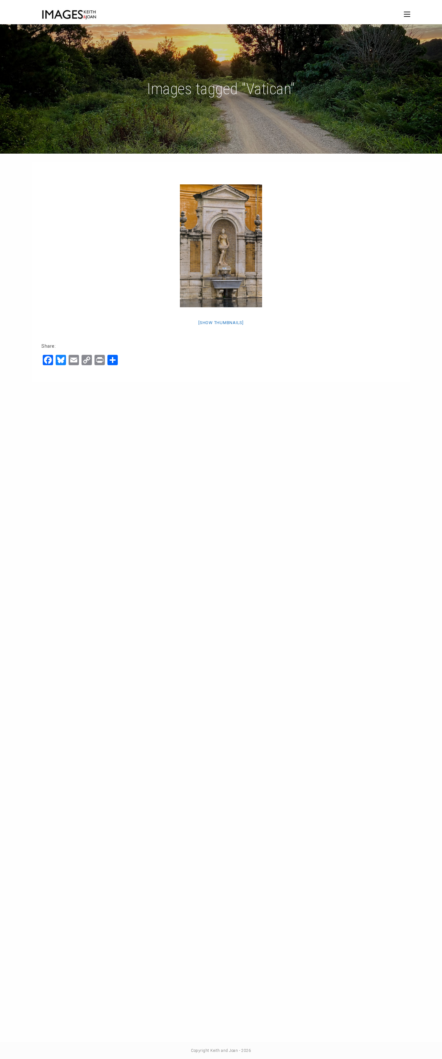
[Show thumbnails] (221, 322)
